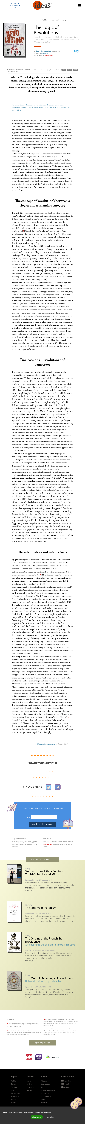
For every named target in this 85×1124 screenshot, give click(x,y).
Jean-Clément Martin (34, 987)
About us (44, 1081)
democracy (11, 69)
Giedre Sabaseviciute (43, 51)
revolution (19, 69)
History (63, 20)
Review (37, 20)
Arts (12, 1090)
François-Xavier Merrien (35, 950)
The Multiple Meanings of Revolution (49, 978)
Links (43, 1099)
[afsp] (38, 1057)
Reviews (29, 1084)
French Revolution (12, 71)
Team (43, 1087)
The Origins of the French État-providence (44, 939)
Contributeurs (46, 1096)
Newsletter (67, 1081)
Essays (29, 1081)
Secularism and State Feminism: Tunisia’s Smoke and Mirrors (45, 872)
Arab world (27, 69)
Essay (27, 868)
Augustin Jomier (32, 880)
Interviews (30, 1087)
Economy (14, 1087)
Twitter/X (66, 1084)
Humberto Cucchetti (34, 913)
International (54, 20)
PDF (64, 70)
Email (28, 817)
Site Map (44, 1102)
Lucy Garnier (44, 53)
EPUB (69, 70)
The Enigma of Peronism (40, 908)
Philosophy (15, 1096)
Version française (41, 70)
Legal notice (45, 1084)
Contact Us (45, 1093)
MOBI (75, 70)
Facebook (66, 1087)
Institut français (49, 55)
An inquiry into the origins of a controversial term (50, 944)
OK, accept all (36, 1117)
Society (13, 1084)
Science (13, 1102)
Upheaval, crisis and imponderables (43, 981)
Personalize (50, 1117)
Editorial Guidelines (48, 1090)
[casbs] (29, 1057)
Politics (44, 20)
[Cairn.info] (52, 1056)
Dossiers (29, 1090)
